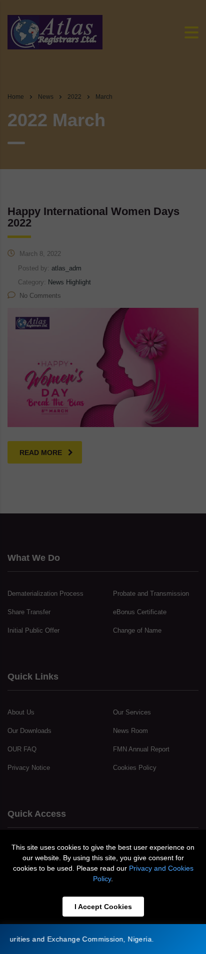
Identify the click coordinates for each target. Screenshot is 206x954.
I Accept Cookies (103, 907)
